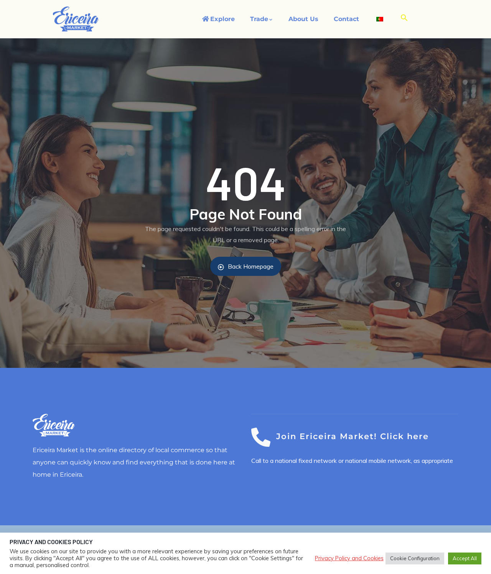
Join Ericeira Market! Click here (352, 436)
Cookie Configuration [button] (415, 558)
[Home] (76, 19)
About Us (303, 19)
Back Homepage (251, 266)
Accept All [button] (465, 558)
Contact (346, 19)
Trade (259, 19)
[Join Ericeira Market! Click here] (260, 437)
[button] (404, 18)
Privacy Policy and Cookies (349, 558)
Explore (222, 19)
